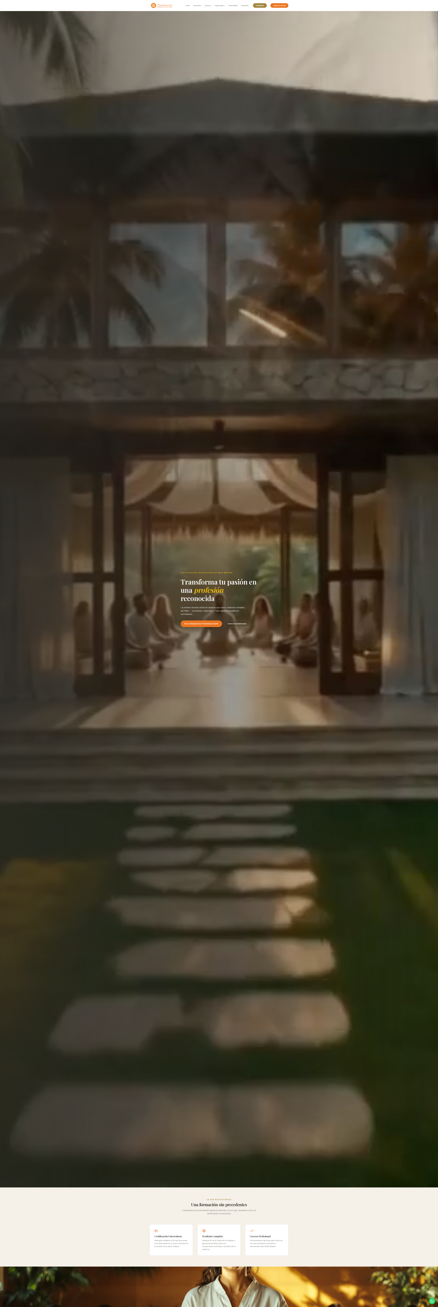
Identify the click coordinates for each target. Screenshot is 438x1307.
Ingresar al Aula (279, 5)
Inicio (188, 5)
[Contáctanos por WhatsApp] (432, 1301)
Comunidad (232, 5)
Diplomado (220, 6)
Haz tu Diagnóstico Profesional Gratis (201, 623)
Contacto (244, 5)
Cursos (208, 6)
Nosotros (197, 5)
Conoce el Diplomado (237, 623)
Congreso (260, 5)
